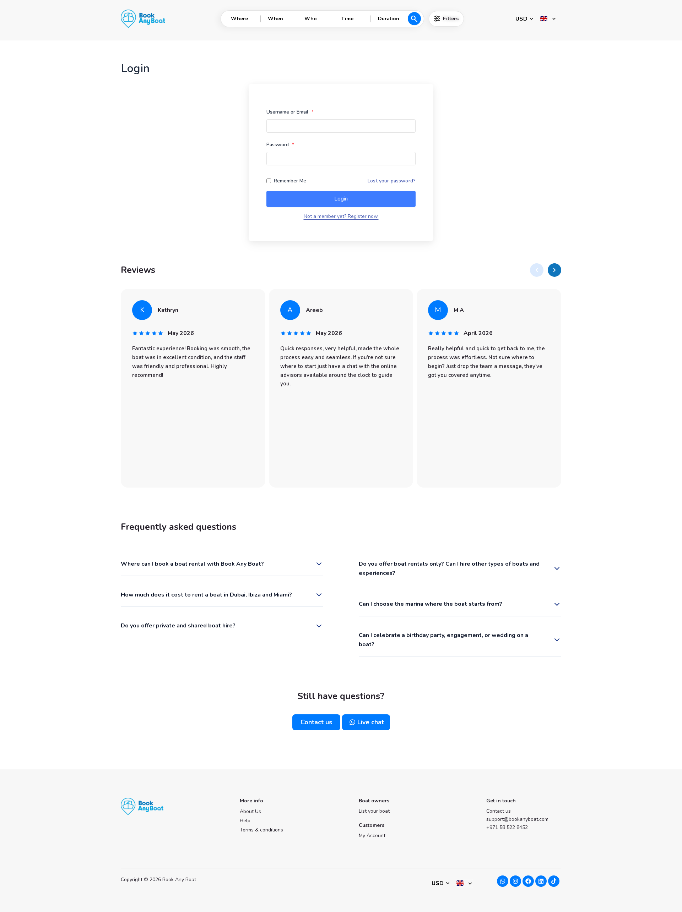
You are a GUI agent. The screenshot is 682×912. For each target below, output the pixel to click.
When (275, 18)
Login (341, 198)
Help (245, 820)
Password (280, 144)
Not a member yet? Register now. (341, 216)
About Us (250, 811)
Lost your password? (392, 180)
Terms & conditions (261, 829)
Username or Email (290, 112)
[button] (536, 270)
